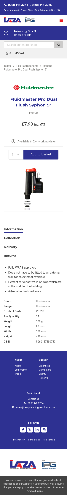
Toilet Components (27, 65)
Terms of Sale (48, 440)
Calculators (45, 369)
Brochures (44, 365)
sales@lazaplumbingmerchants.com (35, 407)
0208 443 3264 (18, 5)
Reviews (43, 377)
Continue (58, 487)
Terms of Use (33, 440)
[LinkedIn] (37, 430)
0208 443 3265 (42, 5)
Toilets (8, 65)
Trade (18, 373)
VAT (21, 53)
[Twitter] (30, 430)
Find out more (35, 491)
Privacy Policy (18, 440)
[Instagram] (44, 430)
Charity (42, 373)
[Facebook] (23, 430)
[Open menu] (61, 20)
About (18, 365)
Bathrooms (21, 369)
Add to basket (41, 154)
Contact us (33, 398)
